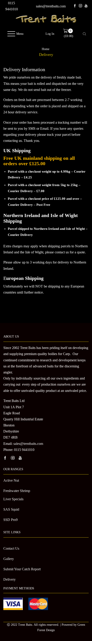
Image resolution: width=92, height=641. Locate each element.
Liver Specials (13, 499)
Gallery (8, 559)
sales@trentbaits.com (51, 6)
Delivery (9, 579)
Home (45, 49)
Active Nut (11, 480)
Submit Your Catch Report (22, 569)
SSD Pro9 (10, 520)
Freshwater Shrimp (16, 491)
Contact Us (11, 548)
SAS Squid (11, 509)
